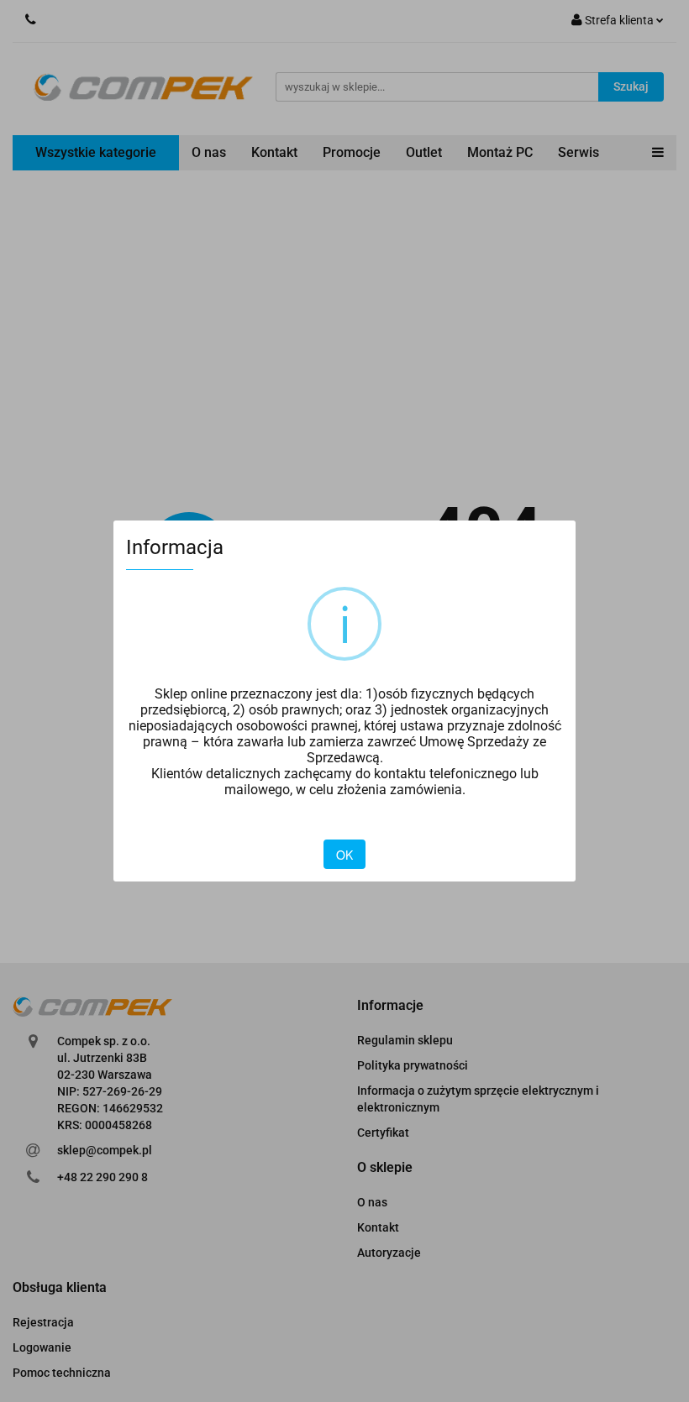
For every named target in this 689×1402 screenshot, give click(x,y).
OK (344, 854)
